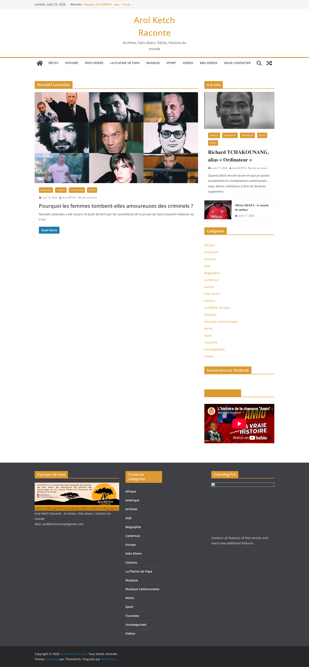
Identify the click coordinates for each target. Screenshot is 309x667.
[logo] (77, 485)
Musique (153, 63)
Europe (61, 190)
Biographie (230, 135)
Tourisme (211, 342)
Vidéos (188, 63)
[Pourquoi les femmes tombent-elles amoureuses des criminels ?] (116, 137)
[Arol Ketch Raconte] (40, 63)
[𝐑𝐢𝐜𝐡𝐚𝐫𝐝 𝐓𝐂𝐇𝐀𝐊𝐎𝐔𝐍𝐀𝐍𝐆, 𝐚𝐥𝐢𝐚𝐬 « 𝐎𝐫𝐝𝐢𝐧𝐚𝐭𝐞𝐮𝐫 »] (239, 110)
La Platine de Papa (125, 63)
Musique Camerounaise (221, 322)
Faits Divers (94, 63)
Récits (53, 63)
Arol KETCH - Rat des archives (79, 197)
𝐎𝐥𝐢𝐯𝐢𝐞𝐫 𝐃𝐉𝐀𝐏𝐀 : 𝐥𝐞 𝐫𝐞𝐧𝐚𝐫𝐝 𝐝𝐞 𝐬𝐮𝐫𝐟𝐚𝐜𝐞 (251, 207)
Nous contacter (237, 63)
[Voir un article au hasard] (269, 63)
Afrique (214, 135)
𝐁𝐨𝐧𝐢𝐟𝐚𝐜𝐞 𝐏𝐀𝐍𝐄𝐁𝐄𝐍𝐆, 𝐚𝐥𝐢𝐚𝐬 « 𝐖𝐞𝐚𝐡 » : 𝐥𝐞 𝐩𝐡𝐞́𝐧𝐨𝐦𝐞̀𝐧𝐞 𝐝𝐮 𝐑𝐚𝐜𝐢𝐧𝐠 (109, 6)
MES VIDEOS (208, 63)
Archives (210, 259)
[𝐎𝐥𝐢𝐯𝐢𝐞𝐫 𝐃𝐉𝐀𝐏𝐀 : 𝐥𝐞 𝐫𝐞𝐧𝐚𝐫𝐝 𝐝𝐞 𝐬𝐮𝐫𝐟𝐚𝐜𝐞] (218, 210)
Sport (171, 63)
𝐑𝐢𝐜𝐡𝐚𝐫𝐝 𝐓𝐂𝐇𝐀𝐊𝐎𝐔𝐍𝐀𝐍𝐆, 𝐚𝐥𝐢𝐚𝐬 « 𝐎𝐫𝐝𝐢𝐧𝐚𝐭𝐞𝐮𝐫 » (238, 155)
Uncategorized (214, 349)
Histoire (71, 63)
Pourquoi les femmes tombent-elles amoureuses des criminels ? (116, 205)
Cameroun (247, 135)
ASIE (207, 266)
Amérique (46, 190)
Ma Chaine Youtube (223, 393)
